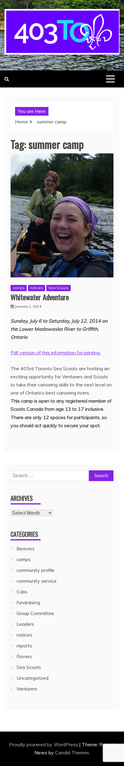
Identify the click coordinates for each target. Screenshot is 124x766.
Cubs (22, 592)
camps (19, 287)
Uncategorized (32, 678)
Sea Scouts (58, 287)
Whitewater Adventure (40, 296)
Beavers (26, 549)
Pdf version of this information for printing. (56, 353)
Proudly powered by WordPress (44, 744)
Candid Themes (72, 753)
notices (36, 287)
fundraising (28, 602)
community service (37, 581)
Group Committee (35, 613)
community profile (35, 570)
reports (24, 646)
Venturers (27, 689)
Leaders (25, 624)
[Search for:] (62, 475)
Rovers (24, 656)
